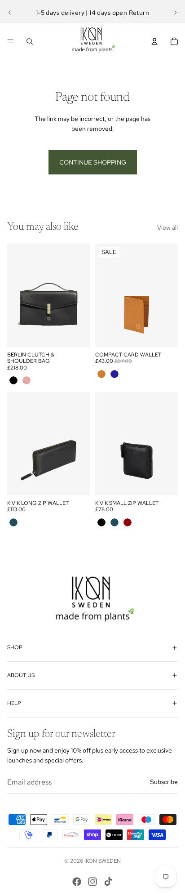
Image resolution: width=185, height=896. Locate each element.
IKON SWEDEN (102, 861)
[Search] (30, 41)
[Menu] (10, 41)
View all (167, 227)
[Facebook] (76, 881)
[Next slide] (175, 12)
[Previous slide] (10, 12)
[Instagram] (92, 881)
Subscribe (164, 782)
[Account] (154, 41)
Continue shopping (92, 162)
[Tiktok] (108, 881)
